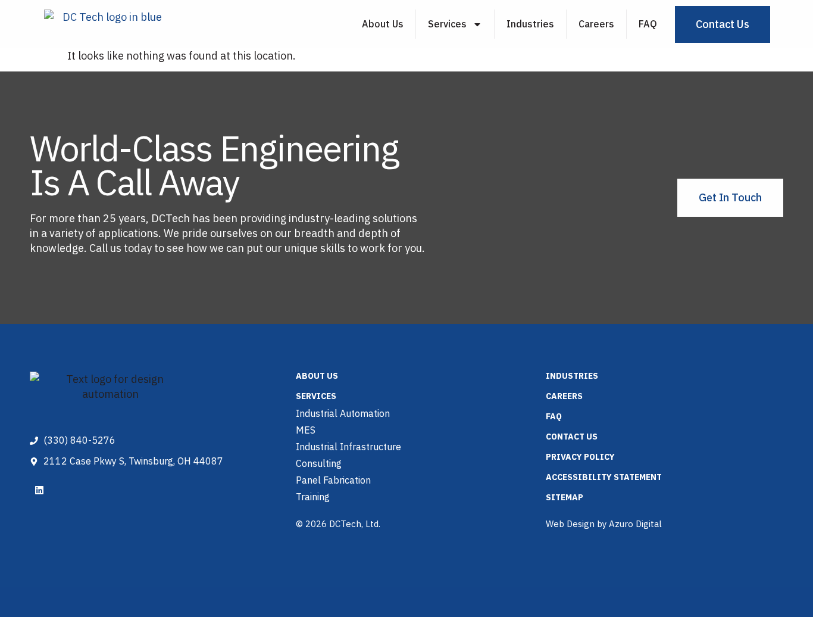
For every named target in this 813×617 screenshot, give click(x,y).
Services (447, 24)
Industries (530, 24)
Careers (596, 24)
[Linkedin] (39, 490)
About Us (383, 24)
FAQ (648, 24)
